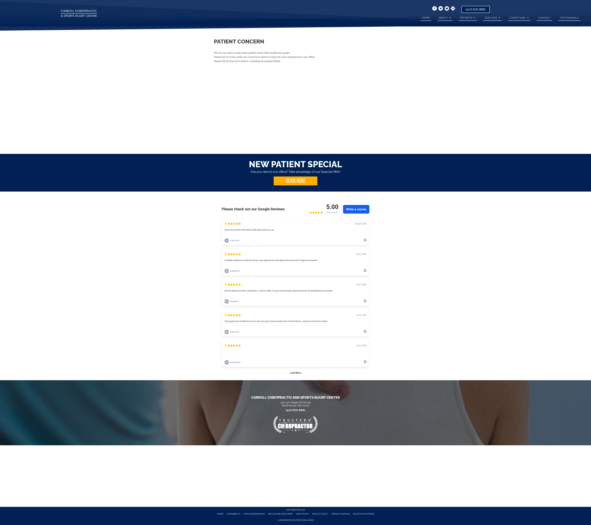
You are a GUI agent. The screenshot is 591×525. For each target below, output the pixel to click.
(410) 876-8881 (295, 410)
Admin (220, 514)
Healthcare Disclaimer (280, 514)
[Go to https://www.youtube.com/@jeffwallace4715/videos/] (446, 9)
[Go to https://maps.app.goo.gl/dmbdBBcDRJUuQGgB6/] (453, 8)
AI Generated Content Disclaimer (296, 520)
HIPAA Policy (302, 514)
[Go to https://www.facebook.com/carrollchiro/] (434, 9)
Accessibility (233, 514)
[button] (295, 180)
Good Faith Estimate (363, 514)
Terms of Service (340, 514)
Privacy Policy (320, 514)
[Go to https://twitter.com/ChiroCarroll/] (440, 9)
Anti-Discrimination (254, 514)
